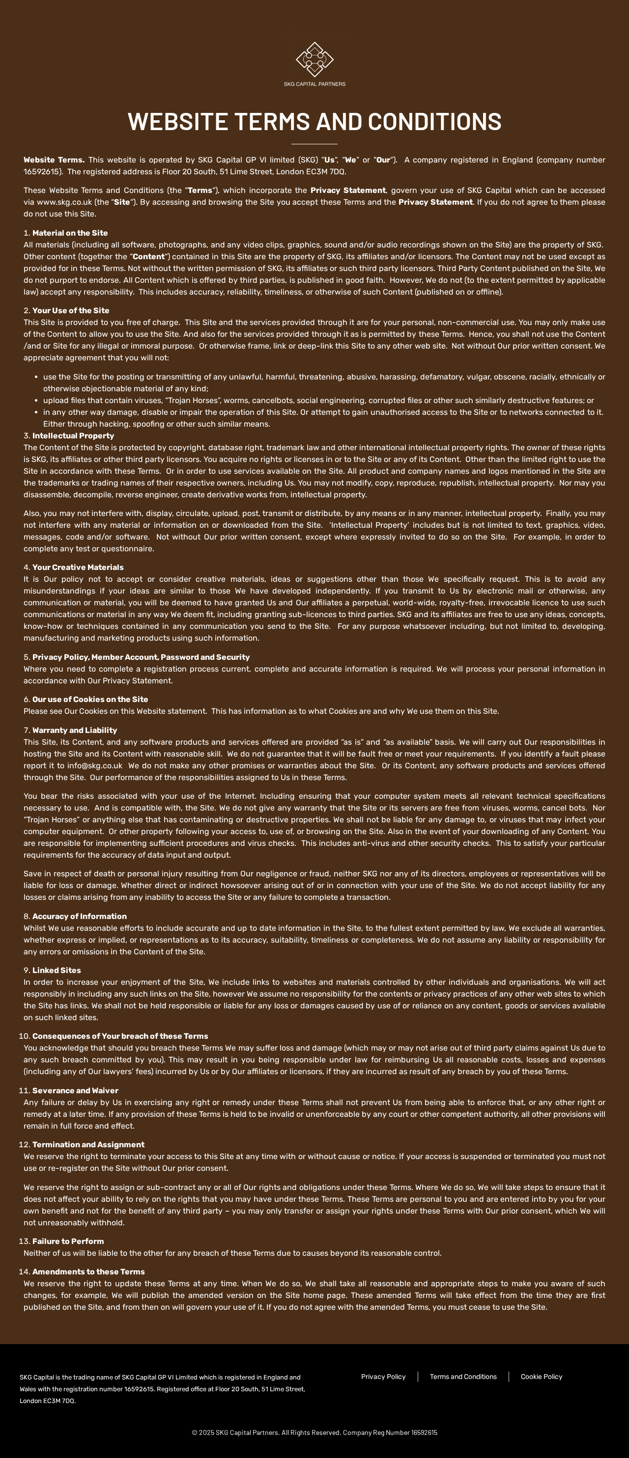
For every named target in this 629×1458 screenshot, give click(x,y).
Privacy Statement (137, 680)
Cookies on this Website (122, 711)
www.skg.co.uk (64, 202)
